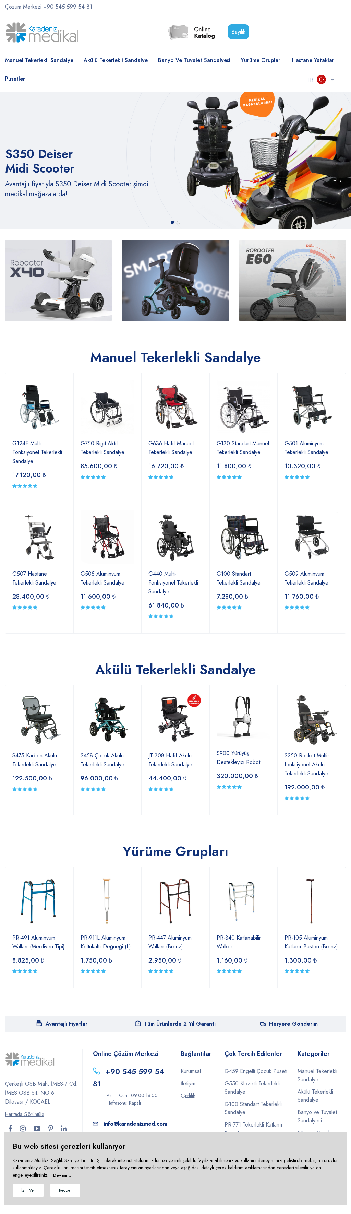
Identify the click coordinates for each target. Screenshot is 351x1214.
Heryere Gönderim (293, 1024)
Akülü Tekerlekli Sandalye (116, 60)
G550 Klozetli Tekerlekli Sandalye (252, 1088)
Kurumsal (191, 1071)
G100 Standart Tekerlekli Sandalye (253, 1108)
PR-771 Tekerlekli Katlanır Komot (254, 1129)
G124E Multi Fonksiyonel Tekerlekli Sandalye (37, 452)
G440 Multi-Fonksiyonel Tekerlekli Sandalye (173, 583)
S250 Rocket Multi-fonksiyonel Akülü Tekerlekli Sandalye (307, 764)
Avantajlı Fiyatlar (66, 1024)
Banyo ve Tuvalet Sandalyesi (194, 60)
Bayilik (238, 32)
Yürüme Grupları (261, 60)
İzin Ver (28, 1190)
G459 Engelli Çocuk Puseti (256, 1071)
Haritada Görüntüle (24, 1114)
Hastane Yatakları (314, 60)
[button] (172, 222)
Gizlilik (188, 1096)
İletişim (188, 1083)
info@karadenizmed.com (135, 1124)
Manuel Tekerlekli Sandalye (39, 60)
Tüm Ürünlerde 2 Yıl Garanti (180, 1024)
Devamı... (63, 1175)
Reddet (65, 1190)
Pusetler (15, 79)
